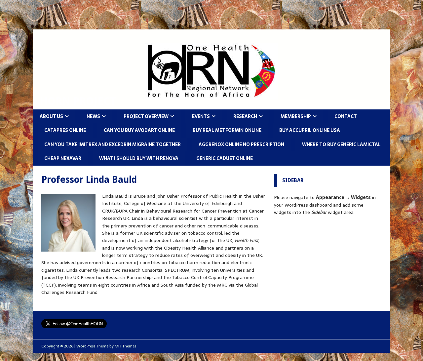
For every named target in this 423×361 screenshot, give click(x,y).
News (93, 116)
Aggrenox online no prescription (241, 144)
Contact (345, 116)
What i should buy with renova (138, 158)
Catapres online (65, 130)
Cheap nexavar (62, 158)
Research (245, 116)
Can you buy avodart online (139, 130)
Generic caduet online (224, 158)
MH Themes (125, 346)
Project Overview (146, 116)
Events (201, 116)
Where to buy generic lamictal (341, 144)
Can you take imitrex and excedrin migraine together (112, 144)
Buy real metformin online (227, 130)
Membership (296, 116)
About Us (51, 116)
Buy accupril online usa (309, 130)
